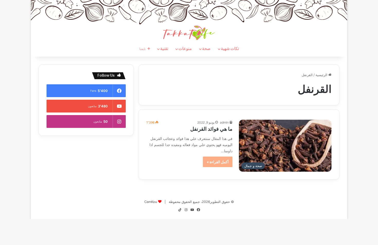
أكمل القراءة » (218, 162)
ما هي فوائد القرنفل (211, 129)
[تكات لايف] (189, 33)
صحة (206, 49)
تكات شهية (230, 49)
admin (224, 122)
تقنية (164, 49)
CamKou (150, 202)
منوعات (185, 49)
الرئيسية (322, 75)
